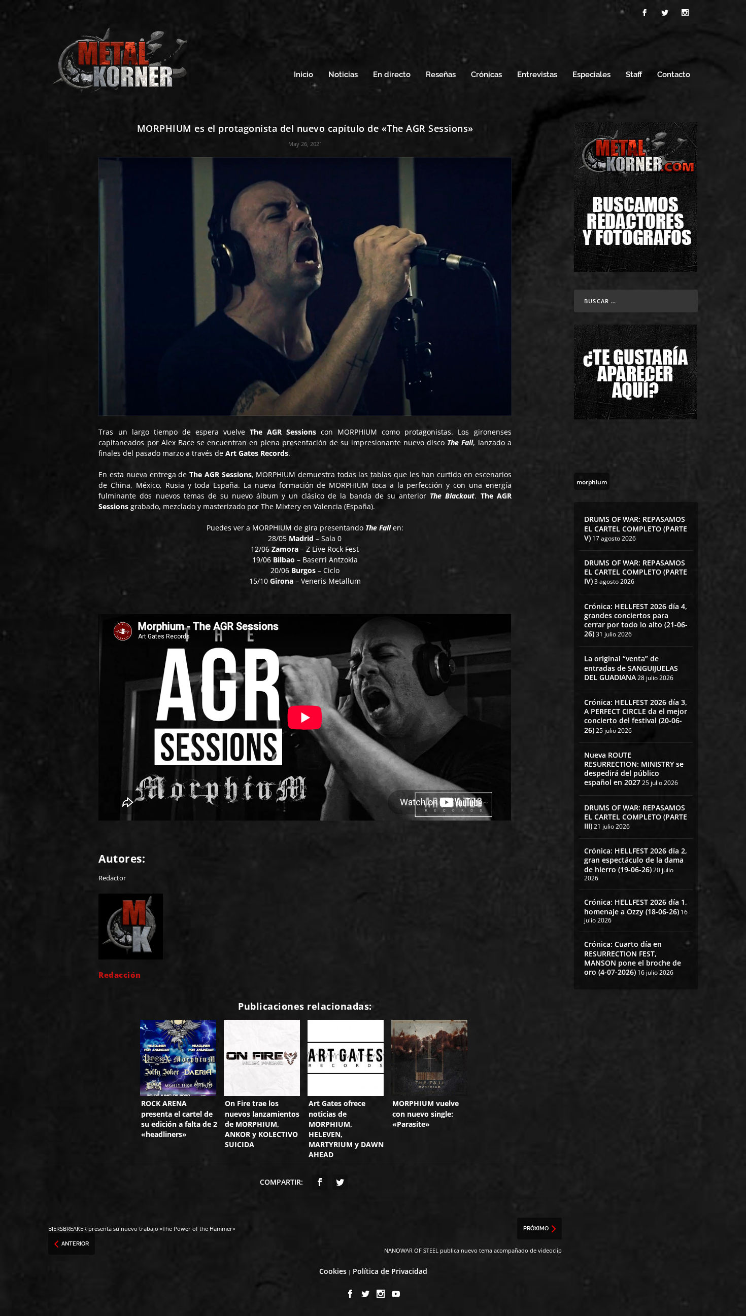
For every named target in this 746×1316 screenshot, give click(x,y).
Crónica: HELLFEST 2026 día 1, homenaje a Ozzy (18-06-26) (635, 906)
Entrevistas (537, 74)
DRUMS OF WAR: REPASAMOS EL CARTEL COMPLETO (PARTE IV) (635, 572)
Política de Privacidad (390, 1271)
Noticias (343, 74)
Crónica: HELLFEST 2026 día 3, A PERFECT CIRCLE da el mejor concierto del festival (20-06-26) (635, 716)
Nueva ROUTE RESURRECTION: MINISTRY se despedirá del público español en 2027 (634, 769)
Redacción (119, 975)
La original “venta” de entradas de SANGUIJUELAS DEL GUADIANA (631, 668)
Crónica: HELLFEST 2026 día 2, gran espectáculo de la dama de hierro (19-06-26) (635, 860)
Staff (634, 74)
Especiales (591, 74)
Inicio (303, 74)
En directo (392, 74)
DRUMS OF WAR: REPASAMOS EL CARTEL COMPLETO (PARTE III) (635, 817)
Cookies (333, 1271)
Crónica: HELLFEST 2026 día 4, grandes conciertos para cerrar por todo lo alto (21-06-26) (636, 620)
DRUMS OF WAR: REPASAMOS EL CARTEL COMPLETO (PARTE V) (635, 528)
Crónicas (486, 74)
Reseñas (441, 74)
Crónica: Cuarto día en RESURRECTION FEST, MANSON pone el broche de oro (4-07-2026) (632, 958)
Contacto (673, 74)
